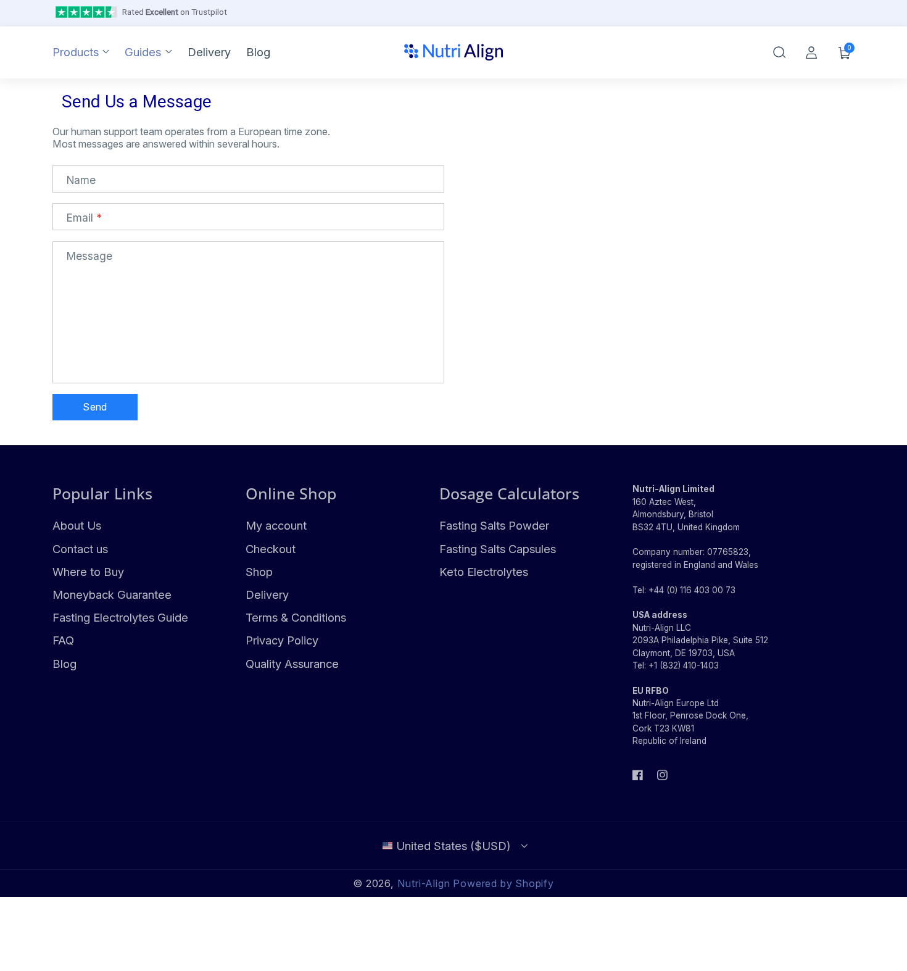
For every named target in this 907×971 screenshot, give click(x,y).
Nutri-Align (423, 883)
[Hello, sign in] (811, 52)
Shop (259, 571)
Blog (64, 663)
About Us (76, 525)
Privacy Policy (282, 640)
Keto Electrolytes (483, 571)
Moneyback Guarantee (112, 594)
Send (95, 407)
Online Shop (291, 493)
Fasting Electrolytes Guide (120, 617)
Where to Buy (88, 571)
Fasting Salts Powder (494, 525)
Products (75, 52)
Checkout (271, 549)
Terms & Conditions (296, 617)
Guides (143, 52)
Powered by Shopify (503, 883)
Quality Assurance (292, 663)
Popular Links (102, 493)
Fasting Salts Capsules (497, 549)
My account (276, 525)
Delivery (267, 594)
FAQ (63, 640)
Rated (174, 12)
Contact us (80, 549)
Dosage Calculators (509, 493)
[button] (779, 52)
